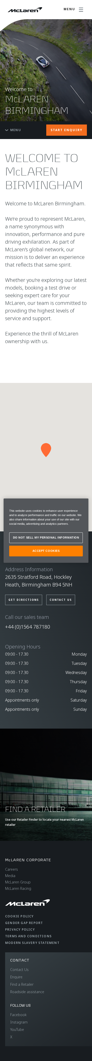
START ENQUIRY (67, 130)
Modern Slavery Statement (32, 943)
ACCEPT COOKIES (46, 550)
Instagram (19, 1022)
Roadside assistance (27, 991)
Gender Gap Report (24, 923)
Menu (15, 130)
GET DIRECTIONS (23, 600)
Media (10, 875)
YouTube (17, 1029)
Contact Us (19, 969)
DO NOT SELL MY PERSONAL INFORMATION (46, 537)
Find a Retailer (21, 984)
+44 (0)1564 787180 (27, 626)
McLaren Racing (18, 888)
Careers (11, 869)
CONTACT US (61, 600)
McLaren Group (18, 882)
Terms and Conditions (28, 936)
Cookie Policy (19, 916)
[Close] (81, 504)
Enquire (16, 977)
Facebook (18, 1014)
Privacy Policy (20, 929)
